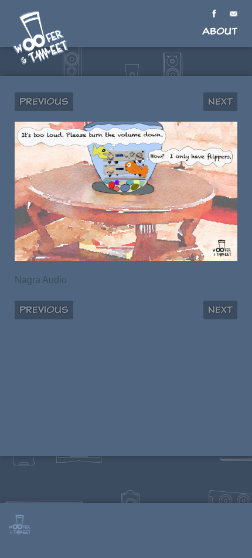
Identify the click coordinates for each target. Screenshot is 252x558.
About (219, 31)
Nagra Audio (41, 280)
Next (220, 101)
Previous (44, 101)
